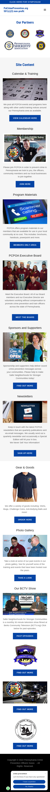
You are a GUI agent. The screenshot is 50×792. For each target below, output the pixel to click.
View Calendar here (25, 118)
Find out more (25, 386)
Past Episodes (25, 636)
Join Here (25, 184)
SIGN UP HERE (25, 453)
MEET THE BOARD (25, 317)
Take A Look (25, 578)
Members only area (25, 245)
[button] (45, 9)
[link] (18, 11)
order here (25, 520)
